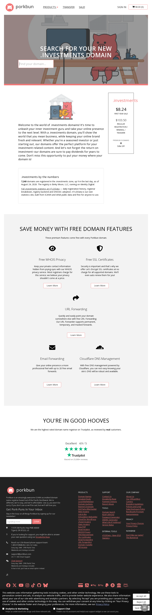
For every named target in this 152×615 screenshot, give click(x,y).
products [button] (49, 7)
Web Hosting (83, 511)
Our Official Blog (133, 499)
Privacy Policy (102, 604)
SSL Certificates (84, 537)
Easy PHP (82, 527)
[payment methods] (104, 586)
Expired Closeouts (86, 506)
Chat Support (16, 561)
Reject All (141, 602)
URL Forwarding (85, 542)
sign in (121, 7)
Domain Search (108, 512)
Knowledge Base (43, 537)
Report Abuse (108, 504)
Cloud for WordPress (87, 519)
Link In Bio (82, 514)
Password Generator (111, 517)
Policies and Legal (133, 506)
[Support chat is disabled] (144, 607)
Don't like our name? (134, 535)
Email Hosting (84, 529)
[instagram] (27, 586)
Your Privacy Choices (135, 523)
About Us (130, 496)
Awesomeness (132, 514)
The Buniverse (132, 537)
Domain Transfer (85, 544)
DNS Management (85, 534)
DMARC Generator (110, 520)
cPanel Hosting (84, 522)
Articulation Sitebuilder (87, 517)
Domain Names (84, 496)
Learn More (52, 285)
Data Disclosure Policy (135, 509)
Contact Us (106, 496)
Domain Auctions (85, 504)
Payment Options (109, 501)
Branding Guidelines (134, 504)
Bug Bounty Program (135, 511)
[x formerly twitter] (14, 586)
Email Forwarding (85, 539)
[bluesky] (45, 586)
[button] (7, 575)
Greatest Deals (84, 499)
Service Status (108, 525)
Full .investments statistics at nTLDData (40, 188)
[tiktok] (33, 586)
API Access (82, 547)
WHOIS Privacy (84, 532)
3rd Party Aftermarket (87, 509)
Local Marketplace (86, 501)
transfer (69, 7)
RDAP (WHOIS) (108, 514)
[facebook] (8, 586)
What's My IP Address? (111, 522)
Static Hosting (84, 524)
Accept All (141, 596)
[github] (39, 586)
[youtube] (21, 586)
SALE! (82, 7)
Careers (129, 501)
